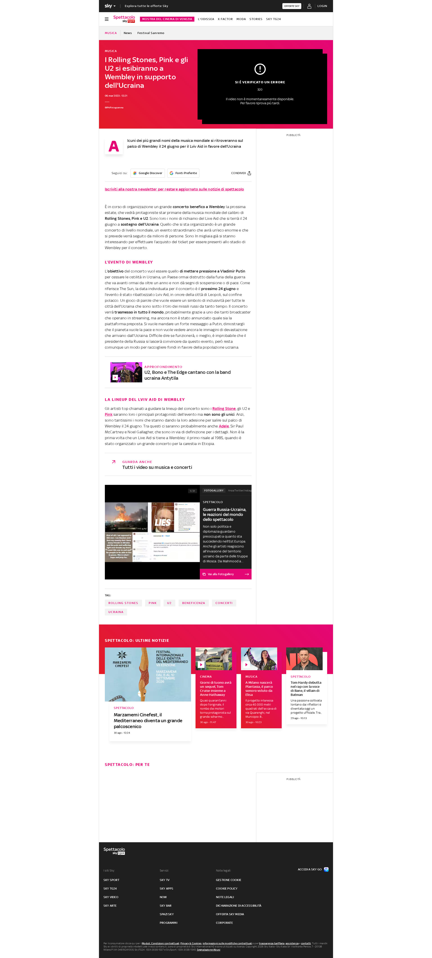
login (322, 6)
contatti (306, 943)
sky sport (111, 880)
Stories (256, 19)
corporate (224, 922)
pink (153, 603)
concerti (224, 603)
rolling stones (123, 603)
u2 (169, 603)
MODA (241, 19)
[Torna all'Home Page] (124, 19)
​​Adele (224, 426)
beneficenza (193, 603)
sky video (111, 897)
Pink (108, 414)
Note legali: (223, 870)
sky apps (166, 888)
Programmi (168, 922)
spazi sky (167, 914)
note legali (225, 897)
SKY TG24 (273, 19)
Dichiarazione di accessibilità (238, 905)
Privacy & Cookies (191, 943)
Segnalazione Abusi (208, 949)
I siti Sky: (109, 870)
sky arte (110, 905)
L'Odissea (206, 19)
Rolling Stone (224, 408)
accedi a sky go (310, 869)
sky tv (164, 880)
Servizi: (164, 870)
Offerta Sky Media (230, 914)
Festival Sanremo (150, 33)
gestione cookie (228, 880)
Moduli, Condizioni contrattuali (160, 943)
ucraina (116, 612)
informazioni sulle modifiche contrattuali (227, 943)
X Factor (225, 19)
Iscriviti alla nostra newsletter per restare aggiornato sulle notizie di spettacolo (174, 189)
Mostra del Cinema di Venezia (167, 19)
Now (163, 897)
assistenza (292, 943)
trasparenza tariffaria (271, 943)
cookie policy (227, 888)
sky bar (165, 905)
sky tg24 (110, 888)
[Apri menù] (106, 19)
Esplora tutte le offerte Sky (146, 6)
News (128, 33)
